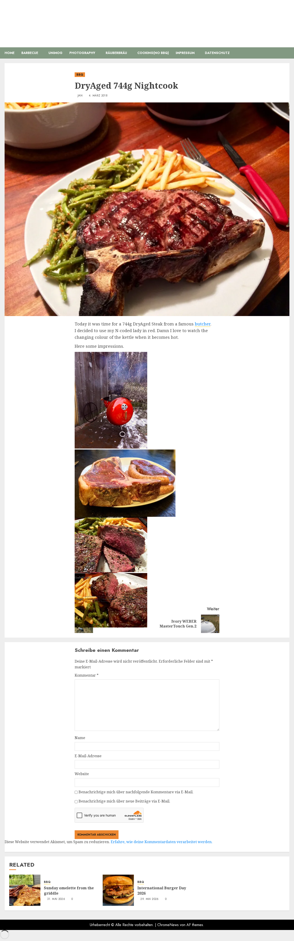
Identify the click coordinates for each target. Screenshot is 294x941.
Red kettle (108, 599)
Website (82, 773)
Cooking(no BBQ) (153, 53)
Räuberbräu (116, 53)
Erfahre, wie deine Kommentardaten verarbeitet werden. (161, 841)
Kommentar (87, 675)
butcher (202, 324)
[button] (286, 52)
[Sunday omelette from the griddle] (24, 890)
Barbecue (29, 53)
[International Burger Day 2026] (118, 890)
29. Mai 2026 (149, 899)
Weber (134, 599)
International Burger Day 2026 (161, 890)
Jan (80, 96)
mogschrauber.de (147, 20)
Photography (82, 53)
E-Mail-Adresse (88, 755)
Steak (122, 599)
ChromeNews (168, 924)
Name (80, 737)
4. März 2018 (98, 96)
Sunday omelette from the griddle (69, 890)
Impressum (185, 53)
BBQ (79, 75)
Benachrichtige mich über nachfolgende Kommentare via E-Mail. (136, 791)
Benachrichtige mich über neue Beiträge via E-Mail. (124, 801)
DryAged (93, 599)
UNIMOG (55, 53)
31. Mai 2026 (56, 899)
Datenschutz (217, 53)
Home (9, 53)
